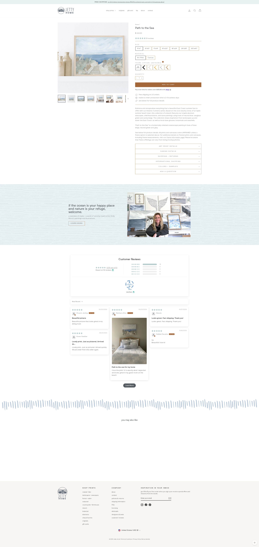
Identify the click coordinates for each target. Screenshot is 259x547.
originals (122, 10)
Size (137, 44)
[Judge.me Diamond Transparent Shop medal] (129, 284)
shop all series (87, 518)
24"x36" (184, 48)
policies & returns (118, 498)
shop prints (110, 10)
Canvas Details (168, 151)
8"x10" (147, 48)
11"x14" (156, 48)
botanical (85, 511)
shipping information (118, 501)
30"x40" (194, 48)
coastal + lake (86, 492)
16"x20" (165, 48)
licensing (115, 508)
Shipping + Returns (168, 156)
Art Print (140, 58)
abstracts (85, 514)
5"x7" (139, 48)
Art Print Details (168, 146)
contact (150, 10)
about (143, 10)
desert (84, 508)
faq (137, 10)
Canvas (151, 58)
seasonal (85, 501)
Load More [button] (129, 385)
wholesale (115, 511)
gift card (130, 10)
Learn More (77, 223)
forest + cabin (86, 498)
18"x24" (174, 48)
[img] (77, 310)
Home (137, 24)
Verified (129, 292)
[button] (140, 38)
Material (139, 54)
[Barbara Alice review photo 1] (129, 341)
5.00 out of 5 (112, 268)
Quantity (139, 74)
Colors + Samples (168, 166)
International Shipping (168, 161)
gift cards (85, 524)
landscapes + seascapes (90, 495)
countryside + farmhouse (90, 505)
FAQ (113, 505)
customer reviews (118, 518)
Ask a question (168, 171)
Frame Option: (153, 63)
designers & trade (118, 514)
